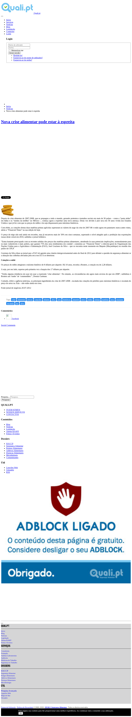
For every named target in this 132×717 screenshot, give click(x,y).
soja (59, 300)
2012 (53, 300)
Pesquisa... (5, 397)
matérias (105, 300)
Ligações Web (12, 468)
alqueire (76, 300)
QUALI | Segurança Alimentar (56, 707)
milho (90, 300)
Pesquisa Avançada (9, 691)
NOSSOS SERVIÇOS (15, 412)
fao (17, 303)
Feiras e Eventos (13, 434)
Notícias (9, 24)
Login (8, 34)
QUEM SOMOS (13, 410)
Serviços (9, 22)
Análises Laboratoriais (9, 656)
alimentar (21, 300)
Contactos (10, 31)
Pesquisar (6, 400)
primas (97, 300)
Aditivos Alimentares (14, 451)
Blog (8, 27)
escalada (10, 303)
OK (20, 713)
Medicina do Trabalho (9, 660)
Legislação (10, 29)
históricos (67, 300)
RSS (8, 472)
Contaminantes (12, 457)
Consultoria (5, 651)
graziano (119, 300)
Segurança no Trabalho (9, 663)
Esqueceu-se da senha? (22, 60)
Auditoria (4, 658)
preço (83, 300)
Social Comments (8, 325)
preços (29, 300)
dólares (46, 300)
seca (112, 300)
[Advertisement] (66, 83)
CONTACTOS (12, 414)
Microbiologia (12, 455)
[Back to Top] (2, 623)
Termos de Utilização (8, 707)
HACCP (9, 444)
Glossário (10, 470)
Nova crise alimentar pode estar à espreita (38, 121)
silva (22, 303)
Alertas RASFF (12, 431)
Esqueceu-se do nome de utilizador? (28, 58)
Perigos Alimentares (14, 448)
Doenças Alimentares (14, 453)
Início (8, 20)
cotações (38, 300)
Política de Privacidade (25, 707)
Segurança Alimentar (14, 446)
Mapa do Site (5, 696)
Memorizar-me (17, 50)
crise (14, 300)
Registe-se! (17, 55)
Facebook (15, 319)
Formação (4, 653)
